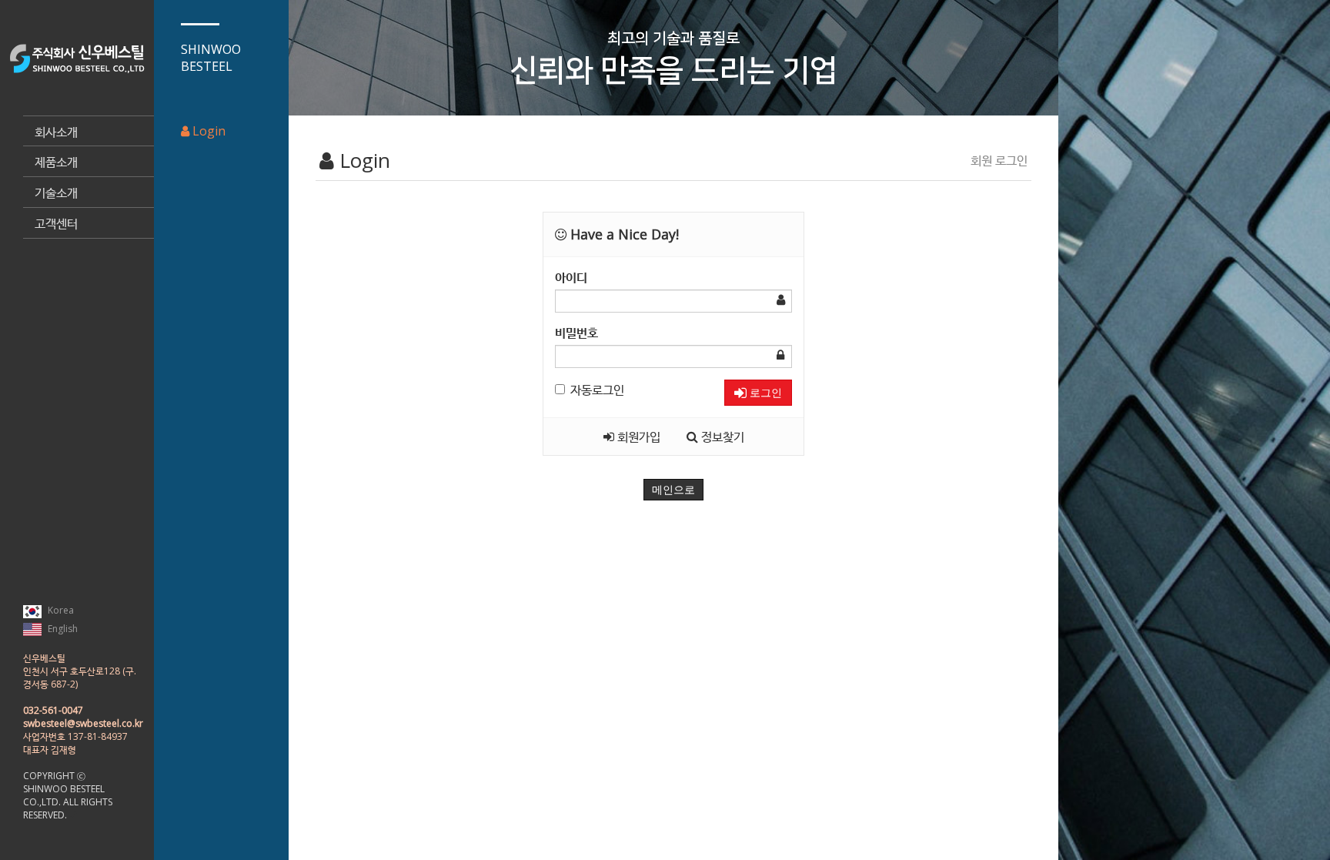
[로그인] (73, 815)
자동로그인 (597, 389)
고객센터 (56, 223)
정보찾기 (721, 436)
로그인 (764, 392)
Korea (59, 610)
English (61, 628)
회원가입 (637, 436)
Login (207, 130)
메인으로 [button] (673, 490)
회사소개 (56, 131)
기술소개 (56, 192)
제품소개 (56, 161)
